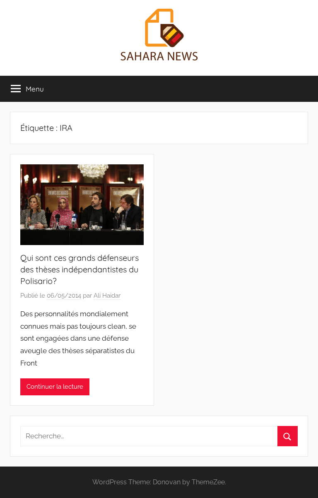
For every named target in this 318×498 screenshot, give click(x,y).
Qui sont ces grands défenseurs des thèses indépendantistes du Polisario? (79, 269)
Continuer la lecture (54, 386)
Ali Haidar (107, 295)
